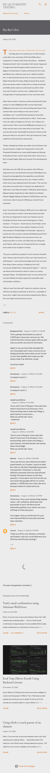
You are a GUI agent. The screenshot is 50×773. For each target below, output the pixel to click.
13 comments (17, 633)
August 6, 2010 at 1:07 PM (31, 496)
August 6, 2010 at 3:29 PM (28, 530)
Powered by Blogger (26, 766)
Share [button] (41, 312)
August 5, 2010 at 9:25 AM (31, 374)
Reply (13, 368)
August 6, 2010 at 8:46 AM (28, 458)
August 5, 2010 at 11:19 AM (23, 432)
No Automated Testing (14, 5)
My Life (13, 312)
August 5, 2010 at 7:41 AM (34, 331)
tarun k (13, 530)
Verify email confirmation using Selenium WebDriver (21, 605)
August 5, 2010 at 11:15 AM (23, 402)
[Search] (39, 4)
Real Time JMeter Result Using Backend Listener (21, 680)
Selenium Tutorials (10, 13)
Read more (42, 633)
